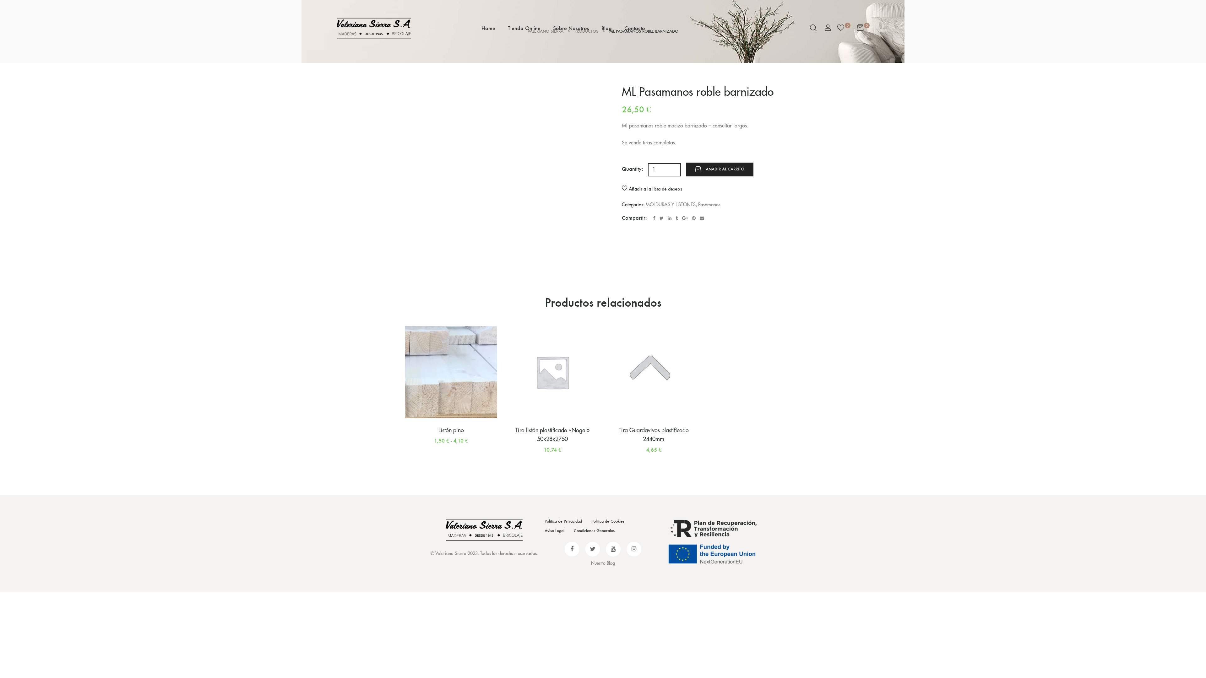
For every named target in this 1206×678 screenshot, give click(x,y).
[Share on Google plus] (685, 218)
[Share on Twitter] (662, 218)
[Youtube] (613, 549)
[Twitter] (592, 549)
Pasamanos (709, 204)
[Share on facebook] (654, 218)
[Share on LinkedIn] (669, 218)
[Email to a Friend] (702, 218)
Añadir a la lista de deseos (655, 189)
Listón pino (451, 430)
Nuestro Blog (603, 563)
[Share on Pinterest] (694, 218)
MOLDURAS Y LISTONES (671, 204)
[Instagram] (634, 549)
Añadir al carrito (725, 169)
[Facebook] (572, 549)
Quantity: (632, 168)
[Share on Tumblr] (677, 218)
